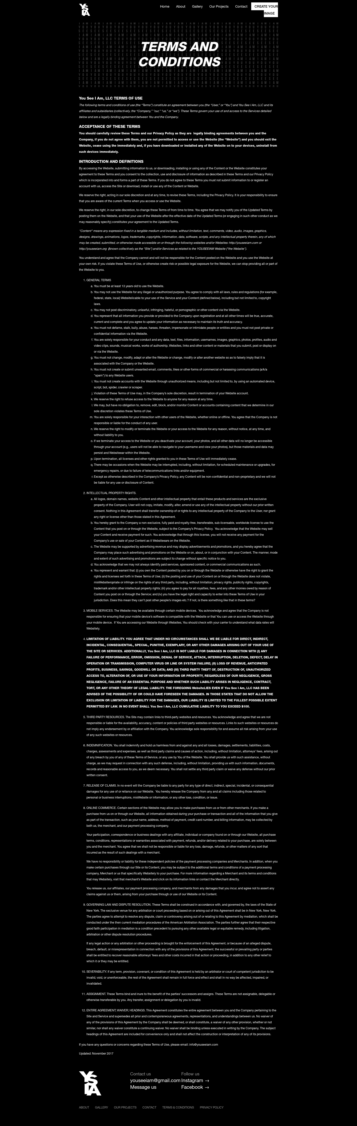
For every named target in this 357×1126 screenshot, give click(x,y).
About (180, 6)
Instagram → (195, 1080)
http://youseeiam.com (243, 242)
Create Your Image (266, 9)
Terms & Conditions (178, 1107)
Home (164, 6)
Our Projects (219, 6)
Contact (241, 6)
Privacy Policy (211, 1107)
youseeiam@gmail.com (153, 1080)
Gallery (197, 6)
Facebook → (195, 1087)
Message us (143, 1087)
